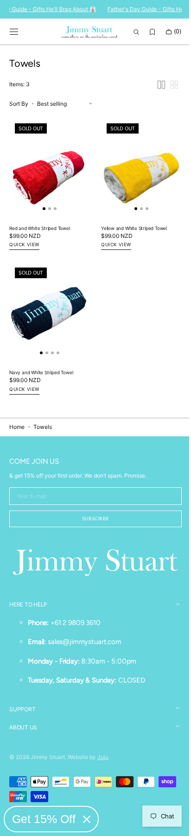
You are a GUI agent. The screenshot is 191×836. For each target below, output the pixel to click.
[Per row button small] (167, 95)
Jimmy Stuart (48, 756)
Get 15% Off (44, 818)
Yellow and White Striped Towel (131, 234)
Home (17, 428)
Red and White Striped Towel (39, 234)
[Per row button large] (154, 95)
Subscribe (91, 520)
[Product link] (48, 178)
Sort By (18, 113)
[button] (14, 32)
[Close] (86, 819)
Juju (102, 756)
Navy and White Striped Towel (41, 374)
